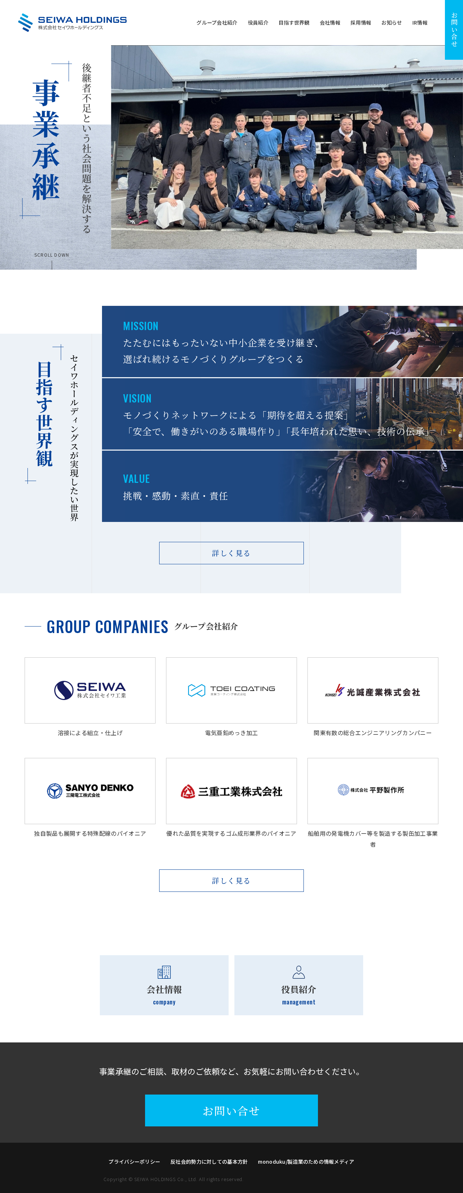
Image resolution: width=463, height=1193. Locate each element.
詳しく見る (231, 553)
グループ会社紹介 (216, 23)
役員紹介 (258, 23)
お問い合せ (454, 29)
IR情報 (420, 23)
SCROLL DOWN (51, 255)
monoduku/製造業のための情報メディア (306, 1161)
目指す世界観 (294, 23)
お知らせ (391, 23)
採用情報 (361, 23)
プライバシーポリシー (134, 1161)
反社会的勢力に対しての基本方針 (209, 1161)
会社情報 (330, 23)
